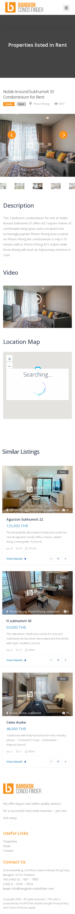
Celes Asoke (16, 722)
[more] (38, 541)
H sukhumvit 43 (18, 621)
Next (63, 135)
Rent (21, 104)
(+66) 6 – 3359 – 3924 (18, 884)
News (7, 846)
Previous (12, 135)
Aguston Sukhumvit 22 (24, 519)
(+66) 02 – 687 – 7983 (23, 879)
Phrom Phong (42, 104)
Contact (8, 851)
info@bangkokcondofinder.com (33, 889)
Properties (10, 841)
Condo (9, 104)
